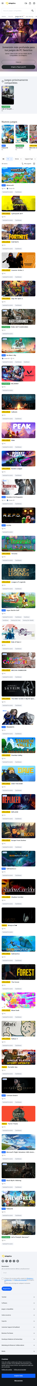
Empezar (18, 62)
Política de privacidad (20, 1280)
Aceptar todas (18, 1376)
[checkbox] (2, 1278)
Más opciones (18, 1381)
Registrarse (6, 1288)
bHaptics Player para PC (18, 67)
